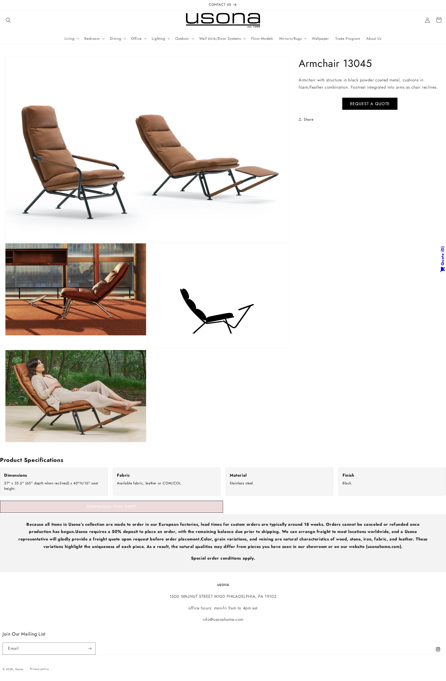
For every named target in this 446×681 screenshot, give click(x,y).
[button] (8, 20)
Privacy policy (39, 669)
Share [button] (308, 119)
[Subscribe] (89, 649)
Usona (19, 669)
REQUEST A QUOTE (370, 104)
